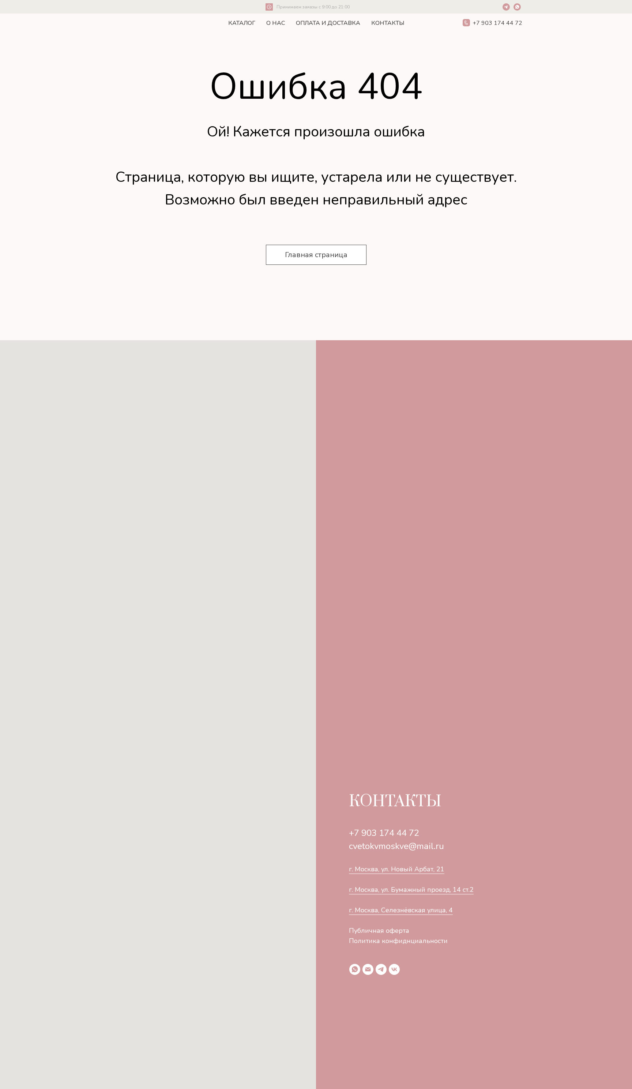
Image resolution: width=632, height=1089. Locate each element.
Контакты (388, 23)
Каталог (241, 23)
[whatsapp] (354, 969)
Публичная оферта (379, 930)
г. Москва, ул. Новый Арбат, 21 (396, 869)
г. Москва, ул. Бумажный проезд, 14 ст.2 (411, 889)
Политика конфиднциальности (398, 940)
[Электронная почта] (367, 969)
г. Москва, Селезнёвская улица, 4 (401, 910)
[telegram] (381, 969)
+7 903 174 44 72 (384, 833)
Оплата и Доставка (328, 23)
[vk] (394, 969)
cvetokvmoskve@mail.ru (396, 846)
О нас (275, 23)
